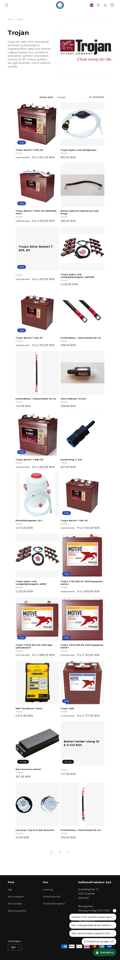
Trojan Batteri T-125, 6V (29, 338)
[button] (6, 5)
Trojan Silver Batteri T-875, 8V (36, 248)
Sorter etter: (47, 97)
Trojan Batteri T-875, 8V (29, 150)
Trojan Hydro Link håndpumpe (78, 150)
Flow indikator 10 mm (73, 398)
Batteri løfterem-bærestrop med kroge (80, 212)
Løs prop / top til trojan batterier (35, 830)
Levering (48, 889)
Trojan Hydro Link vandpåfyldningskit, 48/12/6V (78, 275)
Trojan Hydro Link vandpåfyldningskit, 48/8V (31, 582)
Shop (10, 19)
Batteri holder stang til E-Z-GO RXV (81, 743)
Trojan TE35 (67, 708)
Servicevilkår (15, 903)
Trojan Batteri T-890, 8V (30, 459)
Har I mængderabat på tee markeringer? (94, 925)
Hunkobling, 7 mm (71, 459)
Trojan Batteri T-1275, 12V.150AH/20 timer (36, 212)
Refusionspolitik (17, 910)
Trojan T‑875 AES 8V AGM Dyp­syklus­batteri (82, 646)
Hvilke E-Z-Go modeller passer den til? (93, 917)
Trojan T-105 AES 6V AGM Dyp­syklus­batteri (82, 582)
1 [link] (51, 851)
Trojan (19, 19)
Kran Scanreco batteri (28, 769)
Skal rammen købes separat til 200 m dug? (94, 933)
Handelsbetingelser (54, 903)
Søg (10, 889)
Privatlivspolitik (51, 896)
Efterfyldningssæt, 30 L (29, 520)
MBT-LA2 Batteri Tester (29, 708)
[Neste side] (68, 851)
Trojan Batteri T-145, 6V (74, 520)
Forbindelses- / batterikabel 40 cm (36, 398)
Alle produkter (16, 896)
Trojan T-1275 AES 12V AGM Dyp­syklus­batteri (34, 646)
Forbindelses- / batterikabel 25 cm (81, 830)
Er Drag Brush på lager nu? (99, 941)
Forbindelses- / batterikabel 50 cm (81, 338)
